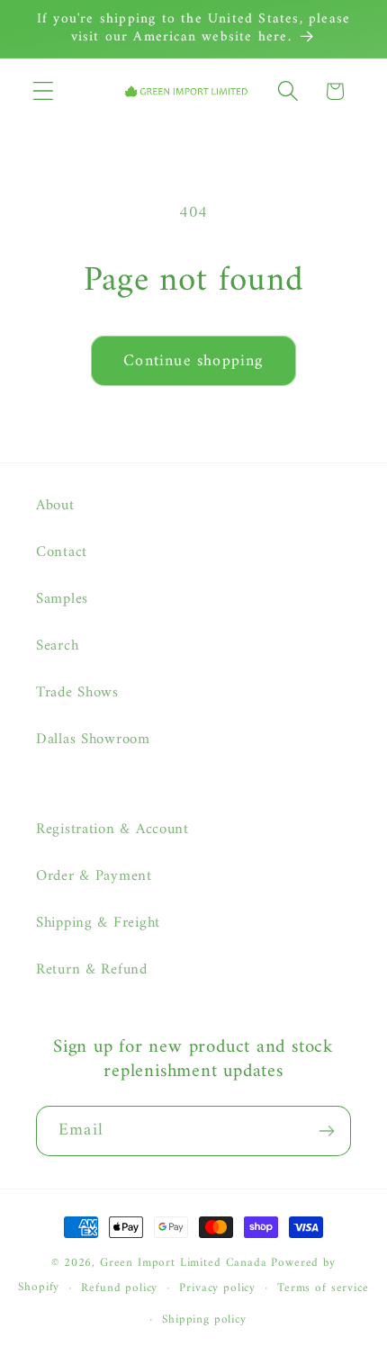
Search (57, 646)
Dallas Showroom (93, 739)
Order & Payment (94, 876)
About (55, 505)
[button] (44, 91)
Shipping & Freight (98, 923)
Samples (62, 599)
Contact (61, 552)
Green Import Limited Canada (183, 1262)
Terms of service (322, 1288)
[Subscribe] (326, 1131)
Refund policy (119, 1288)
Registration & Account (112, 829)
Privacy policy (217, 1288)
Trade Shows (77, 692)
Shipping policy (204, 1319)
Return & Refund (92, 969)
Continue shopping (193, 361)
